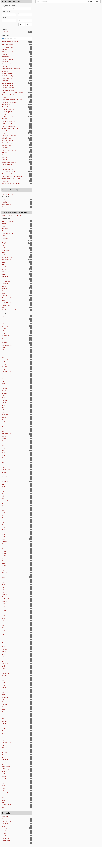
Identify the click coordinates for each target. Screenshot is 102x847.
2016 (3, 654)
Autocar (4, 224)
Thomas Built (6, 298)
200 (3, 446)
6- (2, 671)
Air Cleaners (6, 54)
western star (6, 659)
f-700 (3, 635)
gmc (3, 412)
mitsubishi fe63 (7, 345)
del (3, 508)
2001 (3, 462)
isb (3, 484)
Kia (3, 272)
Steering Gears (7, 157)
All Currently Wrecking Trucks (12, 216)
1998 (3, 369)
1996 (3, 333)
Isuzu (4, 262)
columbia (5, 697)
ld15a (4, 391)
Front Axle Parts (7, 124)
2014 (3, 642)
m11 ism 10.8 (6, 805)
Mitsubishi (5, 279)
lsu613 (4, 755)
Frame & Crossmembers (10, 121)
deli (3, 678)
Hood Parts (5, 131)
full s (3, 395)
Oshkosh (5, 284)
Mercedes (5, 276)
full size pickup (7, 371)
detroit (4, 364)
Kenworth (5, 207)
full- (3, 467)
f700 (3, 632)
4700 (3, 733)
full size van (6, 400)
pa (3, 790)
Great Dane (6, 250)
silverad (4, 465)
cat (3, 338)
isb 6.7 (4, 486)
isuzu (4, 563)
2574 (3, 702)
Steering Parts (6, 160)
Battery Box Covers (8, 64)
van (3, 426)
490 (3, 661)
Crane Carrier (6, 477)
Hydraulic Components (9, 136)
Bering (4, 226)
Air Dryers (5, 57)
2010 (3, 757)
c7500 (4, 556)
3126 (3, 618)
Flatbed (4, 833)
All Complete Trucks (8, 194)
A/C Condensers (7, 47)
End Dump (5, 831)
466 (3, 431)
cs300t (4, 776)
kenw (3, 532)
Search (97, 1)
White (4, 307)
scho (3, 709)
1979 (3, 683)
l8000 (4, 800)
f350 (3, 352)
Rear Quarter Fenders (9, 150)
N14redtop (5, 769)
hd (3, 410)
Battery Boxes (6, 66)
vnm (3, 419)
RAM (3, 293)
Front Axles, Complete (9, 126)
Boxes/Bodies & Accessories (11, 69)
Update (29, 25)
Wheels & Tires (7, 181)
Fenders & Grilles (7, 116)
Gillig (3, 245)
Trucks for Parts (9, 42)
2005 (3, 577)
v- (2, 561)
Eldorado (5, 238)
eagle (4, 666)
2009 (3, 453)
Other (4, 286)
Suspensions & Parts (9, 162)
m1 (3, 719)
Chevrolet (5, 231)
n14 (3, 525)
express (4, 393)
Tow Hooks (5, 167)
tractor (4, 340)
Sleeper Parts (6, 155)
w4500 (4, 565)
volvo (3, 319)
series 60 (5, 793)
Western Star (6, 305)
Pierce (4, 291)
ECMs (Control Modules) (10, 102)
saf (3, 503)
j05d (3, 585)
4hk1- (4, 647)
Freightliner (6, 202)
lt (2, 515)
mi (3, 496)
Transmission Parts (8, 174)
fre (3, 381)
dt (2, 443)
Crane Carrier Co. (8, 233)
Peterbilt (5, 288)
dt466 (4, 438)
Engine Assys (6, 104)
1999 (3, 376)
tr (2, 714)
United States (6, 32)
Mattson (4, 752)
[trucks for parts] (17, 42)
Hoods (4, 133)
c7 (2, 613)
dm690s (4, 541)
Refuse (4, 152)
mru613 (4, 594)
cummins (5, 482)
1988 (3, 774)
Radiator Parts (6, 145)
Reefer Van (5, 838)
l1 (2, 716)
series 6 (4, 367)
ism (3, 517)
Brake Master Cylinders (10, 76)
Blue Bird (5, 228)
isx (3, 491)
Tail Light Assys (7, 164)
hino (3, 580)
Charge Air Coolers (8, 85)
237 (3, 596)
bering (4, 386)
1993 (3, 606)
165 (3, 582)
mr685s (4, 601)
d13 (3, 781)
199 (3, 795)
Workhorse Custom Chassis (11, 310)
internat (4, 807)
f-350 (3, 350)
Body (3, 819)
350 (3, 680)
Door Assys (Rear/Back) (9, 95)
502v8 (4, 604)
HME (3, 255)
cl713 (3, 570)
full (3, 699)
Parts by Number (7, 140)
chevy (4, 328)
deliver (4, 723)
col (3, 690)
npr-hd (4, 649)
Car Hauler (5, 824)
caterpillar (5, 336)
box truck (5, 388)
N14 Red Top (6, 766)
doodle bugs (6, 673)
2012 (3, 498)
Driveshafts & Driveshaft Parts (12, 100)
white (4, 553)
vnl (3, 494)
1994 (3, 324)
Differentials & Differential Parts (12, 92)
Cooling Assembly (8, 90)
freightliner (6, 359)
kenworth (5, 415)
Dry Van (4, 828)
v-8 (3, 587)
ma (3, 745)
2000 (3, 383)
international (6, 434)
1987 (3, 316)
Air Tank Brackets (7, 59)
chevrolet (5, 326)
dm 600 (4, 687)
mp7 (3, 592)
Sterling (4, 295)
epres (4, 472)
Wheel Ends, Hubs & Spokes (11, 179)
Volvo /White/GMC (8, 303)
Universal (5, 843)
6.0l (3, 640)
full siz (4, 331)
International (6, 204)
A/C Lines (5, 49)
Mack (3, 274)
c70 (3, 628)
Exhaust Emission (8, 109)
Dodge (4, 236)
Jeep (3, 264)
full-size (4, 403)
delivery (4, 343)
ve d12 (4, 422)
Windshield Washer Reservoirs (12, 183)
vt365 (4, 707)
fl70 (3, 379)
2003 (3, 448)
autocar (4, 510)
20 (3, 441)
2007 (3, 450)
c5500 (4, 611)
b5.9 (3, 506)
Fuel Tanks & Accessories (10, 128)
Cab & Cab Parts (7, 83)
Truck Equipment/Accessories (12, 176)
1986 (3, 616)
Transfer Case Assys (8, 169)
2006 (3, 398)
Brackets (5, 71)
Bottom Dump (6, 821)
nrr (3, 644)
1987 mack (5, 599)
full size (4, 704)
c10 (3, 620)
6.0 (3, 637)
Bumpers (5, 81)
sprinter (4, 762)
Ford (3, 200)
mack (3, 539)
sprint (4, 764)
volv (3, 529)
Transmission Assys (8, 171)
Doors (4, 97)
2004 (3, 728)
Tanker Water (6, 840)
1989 (3, 537)
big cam (4, 721)
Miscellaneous (7, 138)
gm (3, 407)
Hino (3, 252)
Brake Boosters (7, 73)
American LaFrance (8, 221)
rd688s (4, 551)
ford (3, 347)
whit (3, 527)
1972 (3, 685)
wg (3, 522)
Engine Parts (6, 107)
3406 (3, 455)
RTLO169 (5, 771)
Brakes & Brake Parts (9, 78)
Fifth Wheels (6, 119)
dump (4, 668)
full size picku (6, 743)
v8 (2, 558)
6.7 (3, 489)
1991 (3, 546)
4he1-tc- (4, 747)
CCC (3, 479)
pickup (4, 474)
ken (3, 520)
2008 (3, 405)
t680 (3, 788)
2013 (3, 783)
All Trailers (5, 816)
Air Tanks (5, 61)
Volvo (3, 300)
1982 (3, 656)
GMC (3, 248)
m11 (3, 534)
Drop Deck (5, 826)
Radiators (5, 148)
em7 (3, 568)
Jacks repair (6, 750)
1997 (3, 362)
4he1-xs (4, 573)
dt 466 (4, 676)
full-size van (6, 470)
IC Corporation (7, 257)
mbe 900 (5, 692)
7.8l (3, 802)
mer (3, 695)
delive (4, 436)
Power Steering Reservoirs (10, 143)
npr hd (4, 652)
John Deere (5, 267)
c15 (3, 458)
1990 (3, 630)
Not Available (6, 281)
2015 (3, 786)
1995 (3, 513)
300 (3, 544)
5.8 (3, 355)
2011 (3, 424)
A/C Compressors (7, 45)
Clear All (22, 25)
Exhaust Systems (7, 112)
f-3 (3, 740)
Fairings (4, 114)
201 (3, 798)
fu (2, 429)
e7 (3, 549)
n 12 (3, 321)
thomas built (6, 501)
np (3, 589)
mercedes (5, 759)
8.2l (3, 625)
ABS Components (7, 52)
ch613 (4, 778)
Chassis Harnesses (8, 88)
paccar (4, 417)
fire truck (5, 664)
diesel (4, 738)
